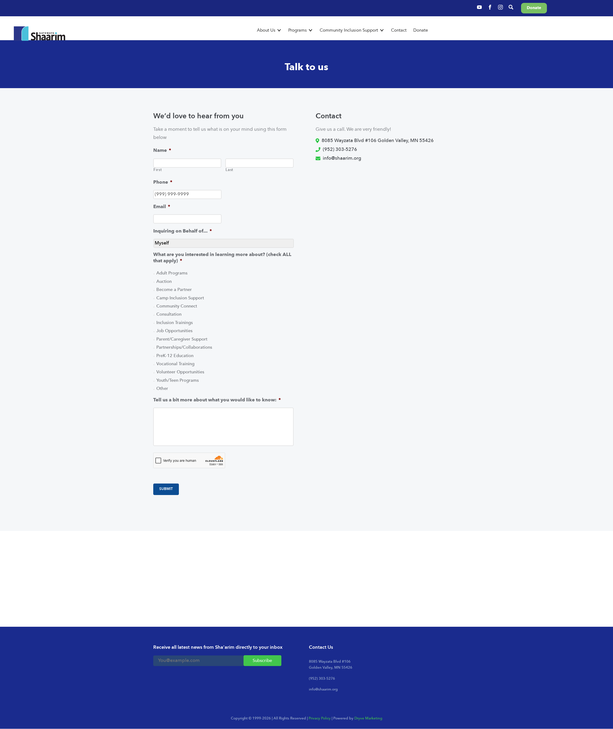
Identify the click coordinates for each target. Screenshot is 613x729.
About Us (266, 30)
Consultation (169, 315)
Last (229, 170)
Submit (166, 489)
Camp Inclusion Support (180, 298)
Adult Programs (171, 273)
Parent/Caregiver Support (181, 339)
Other (162, 389)
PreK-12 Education (174, 356)
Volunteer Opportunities (180, 372)
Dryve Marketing (368, 718)
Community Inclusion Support (349, 30)
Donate (420, 30)
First (157, 170)
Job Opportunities (174, 331)
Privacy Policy (320, 718)
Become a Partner (174, 290)
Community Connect (176, 306)
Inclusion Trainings (174, 323)
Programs (297, 30)
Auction (164, 282)
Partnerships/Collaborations (184, 348)
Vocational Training (175, 364)
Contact (399, 30)
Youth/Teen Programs (177, 381)
